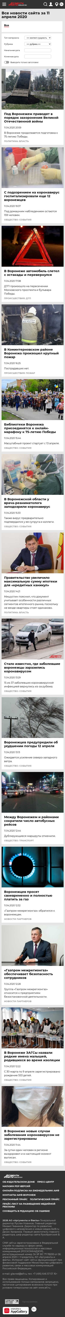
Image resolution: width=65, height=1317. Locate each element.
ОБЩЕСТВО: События (17, 220)
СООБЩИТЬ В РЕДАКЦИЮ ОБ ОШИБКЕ (26, 1211)
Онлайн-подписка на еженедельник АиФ (31, 1190)
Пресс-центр (45, 1181)
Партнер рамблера (29, 1302)
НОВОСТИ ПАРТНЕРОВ (17, 919)
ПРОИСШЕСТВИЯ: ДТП (17, 298)
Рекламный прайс (15, 1199)
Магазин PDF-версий (16, 1186)
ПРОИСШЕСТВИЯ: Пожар (19, 373)
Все (6, 25)
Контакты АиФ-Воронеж (19, 1195)
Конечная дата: (11, 56)
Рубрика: (8, 44)
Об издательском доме (19, 1181)
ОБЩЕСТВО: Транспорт (19, 841)
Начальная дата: (12, 50)
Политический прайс (44, 1199)
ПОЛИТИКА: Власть (16, 141)
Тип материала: (11, 38)
